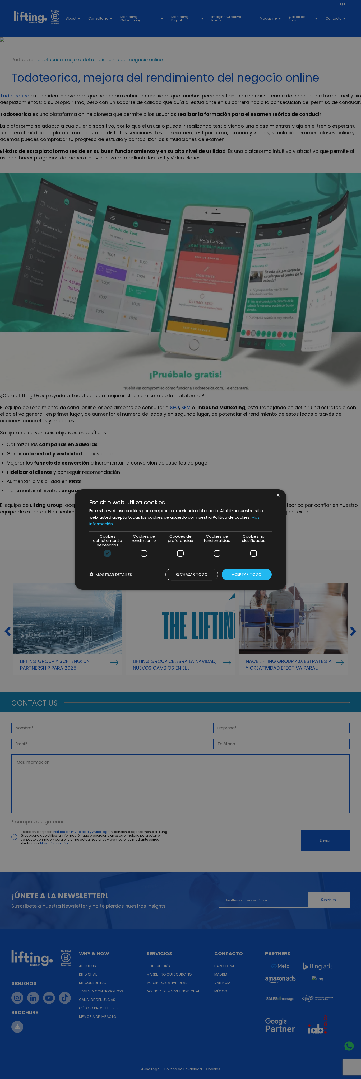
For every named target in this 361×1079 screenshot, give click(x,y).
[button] (110, 574)
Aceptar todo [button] (247, 574)
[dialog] (180, 539)
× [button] (278, 496)
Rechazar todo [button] (192, 574)
